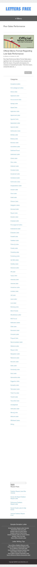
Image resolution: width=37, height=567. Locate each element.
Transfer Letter (14, 397)
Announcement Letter (16, 99)
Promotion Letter (15, 334)
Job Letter (13, 295)
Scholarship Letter (15, 369)
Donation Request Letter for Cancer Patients (18, 534)
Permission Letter (15, 330)
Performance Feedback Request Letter (16, 503)
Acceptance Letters (15, 84)
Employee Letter (15, 221)
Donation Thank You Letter (18, 536)
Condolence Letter (15, 178)
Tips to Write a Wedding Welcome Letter (18, 545)
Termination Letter (15, 389)
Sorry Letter (13, 373)
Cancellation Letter (15, 146)
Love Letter (13, 303)
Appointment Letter (15, 115)
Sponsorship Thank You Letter (18, 529)
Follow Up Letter (15, 244)
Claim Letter (14, 162)
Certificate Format (15, 150)
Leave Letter (14, 299)
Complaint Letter (15, 170)
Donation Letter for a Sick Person (18, 531)
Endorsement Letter (15, 228)
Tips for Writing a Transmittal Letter (18, 548)
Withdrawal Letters (15, 420)
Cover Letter (14, 193)
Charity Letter (14, 158)
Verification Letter (15, 408)
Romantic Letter (14, 361)
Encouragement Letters (16, 225)
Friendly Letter (14, 248)
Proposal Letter (14, 338)
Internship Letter (15, 279)
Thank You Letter (15, 393)
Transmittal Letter (15, 401)
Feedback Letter (15, 240)
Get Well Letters (15, 260)
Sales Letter (14, 365)
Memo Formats (14, 311)
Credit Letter (14, 197)
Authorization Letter (15, 131)
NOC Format (14, 318)
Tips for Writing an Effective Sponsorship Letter (18, 555)
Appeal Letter (14, 107)
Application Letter (15, 111)
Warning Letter (14, 412)
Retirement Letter (15, 358)
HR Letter (13, 272)
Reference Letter (15, 346)
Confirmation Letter (15, 182)
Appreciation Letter (15, 123)
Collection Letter (15, 166)
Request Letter (14, 350)
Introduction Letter (15, 287)
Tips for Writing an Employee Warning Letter (19, 547)
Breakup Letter (14, 139)
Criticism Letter (14, 201)
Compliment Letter (15, 174)
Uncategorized (14, 404)
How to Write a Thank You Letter (18, 551)
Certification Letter (15, 154)
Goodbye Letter (14, 264)
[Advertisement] (17, 456)
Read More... (28, 72)
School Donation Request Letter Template (18, 528)
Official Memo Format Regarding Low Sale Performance (17, 52)
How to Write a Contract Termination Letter (18, 553)
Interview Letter (14, 283)
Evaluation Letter (15, 232)
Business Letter (14, 142)
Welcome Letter (14, 416)
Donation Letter (14, 217)
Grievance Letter (15, 268)
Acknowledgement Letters (17, 88)
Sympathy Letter (15, 385)
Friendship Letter (15, 252)
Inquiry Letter (14, 275)
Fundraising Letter (15, 256)
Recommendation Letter (16, 342)
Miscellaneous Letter (16, 315)
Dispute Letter (14, 213)
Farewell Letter (14, 236)
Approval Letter (14, 127)
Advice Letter (14, 92)
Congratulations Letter (16, 185)
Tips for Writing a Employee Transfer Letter (18, 550)
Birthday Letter (14, 135)
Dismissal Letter (15, 209)
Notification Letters (15, 322)
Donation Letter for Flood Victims (18, 533)
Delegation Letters (15, 205)
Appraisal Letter (14, 119)
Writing (12, 424)
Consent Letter (14, 189)
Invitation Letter (14, 291)
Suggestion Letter (15, 381)
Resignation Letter (15, 354)
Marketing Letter (15, 307)
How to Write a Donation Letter (18, 538)
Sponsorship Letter (15, 377)
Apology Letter (14, 103)
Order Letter (14, 326)
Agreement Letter (15, 95)
